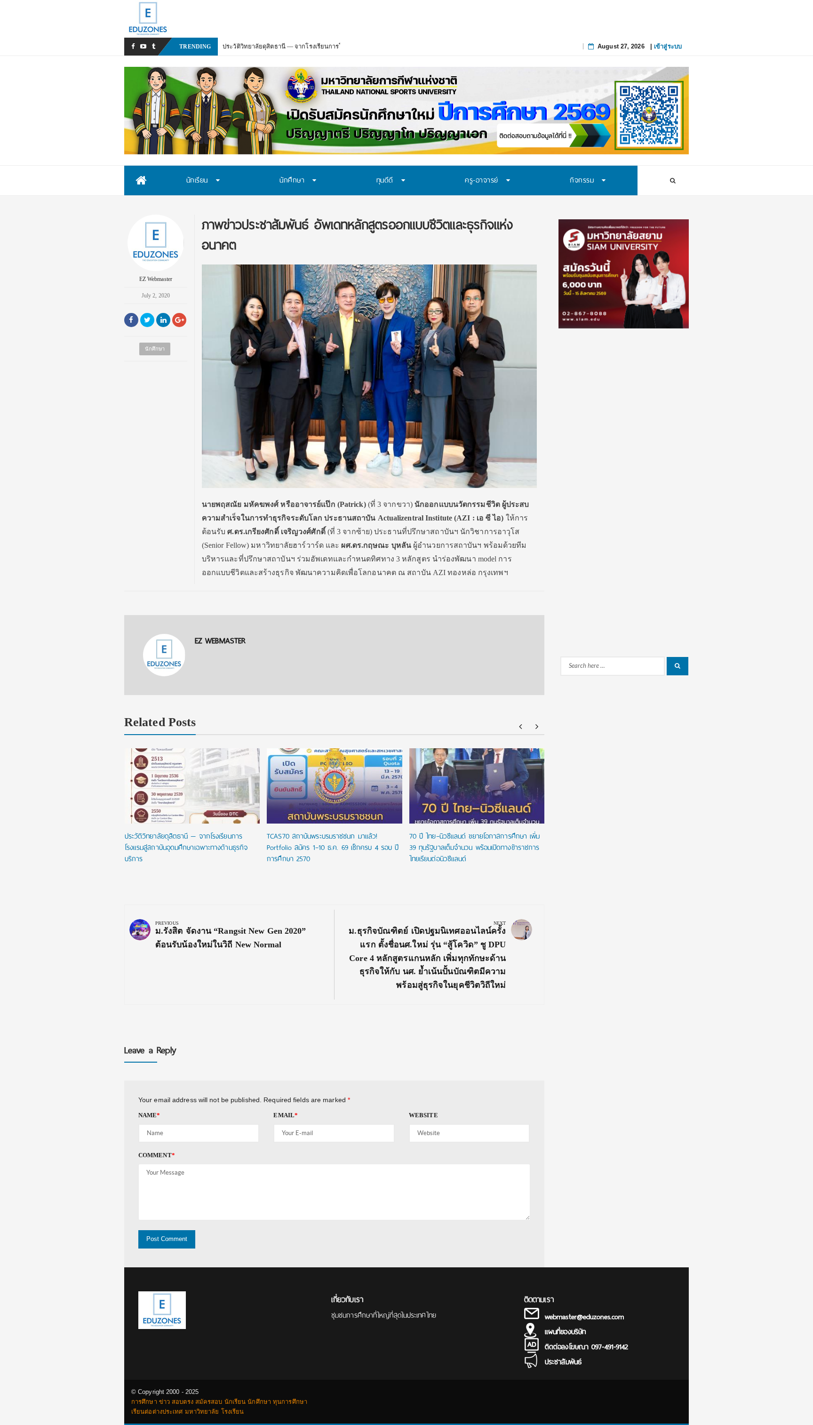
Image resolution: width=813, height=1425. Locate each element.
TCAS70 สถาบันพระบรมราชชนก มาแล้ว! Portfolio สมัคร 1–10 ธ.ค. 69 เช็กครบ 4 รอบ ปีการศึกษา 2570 (333, 847)
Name (149, 1115)
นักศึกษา (155, 349)
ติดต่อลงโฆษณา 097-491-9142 (586, 1347)
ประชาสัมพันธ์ (563, 1362)
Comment (156, 1155)
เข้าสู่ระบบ (668, 46)
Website (423, 1115)
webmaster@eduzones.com (584, 1317)
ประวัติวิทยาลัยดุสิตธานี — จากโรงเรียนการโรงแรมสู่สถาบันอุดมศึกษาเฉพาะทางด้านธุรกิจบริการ (186, 847)
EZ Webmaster (155, 279)
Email (285, 1115)
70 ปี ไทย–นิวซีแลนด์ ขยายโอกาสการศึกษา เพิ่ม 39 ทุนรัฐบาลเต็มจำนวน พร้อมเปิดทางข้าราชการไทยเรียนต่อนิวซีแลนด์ (474, 847)
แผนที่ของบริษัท (565, 1332)
